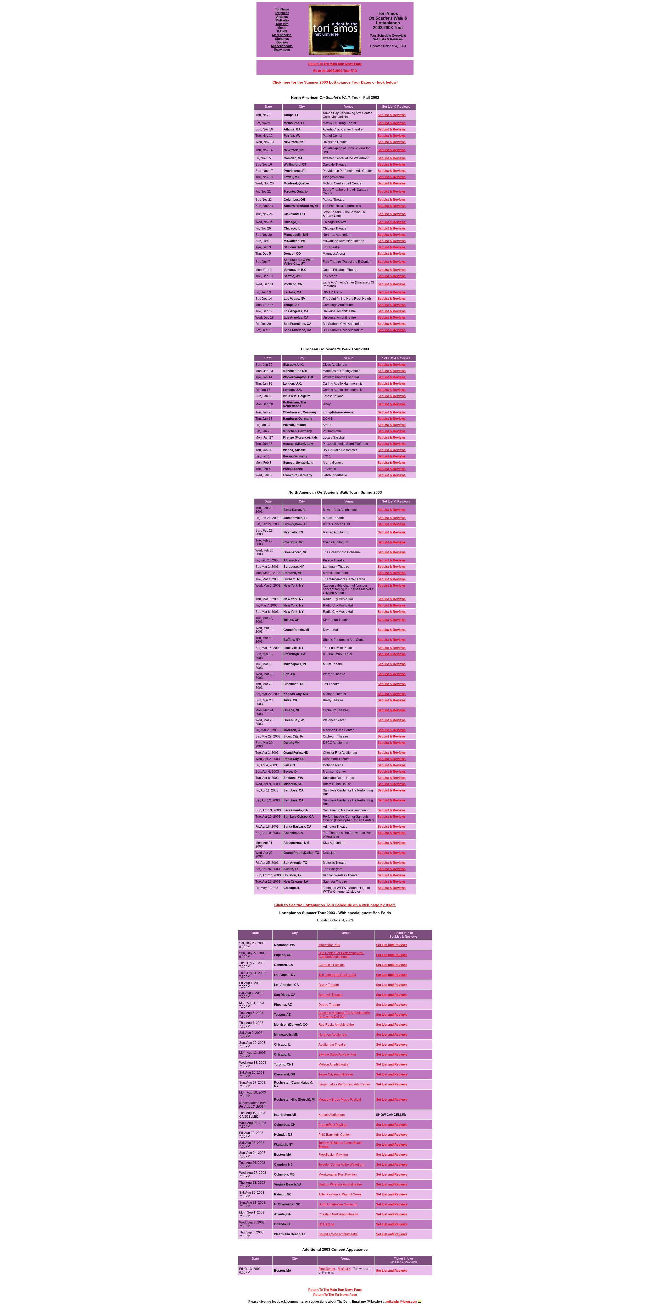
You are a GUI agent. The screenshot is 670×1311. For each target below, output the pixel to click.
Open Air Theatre (331, 995)
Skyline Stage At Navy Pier (337, 1054)
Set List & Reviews (392, 158)
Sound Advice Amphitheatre (338, 1234)
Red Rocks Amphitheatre (336, 1024)
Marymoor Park (329, 945)
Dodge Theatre (329, 1005)
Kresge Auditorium (332, 1115)
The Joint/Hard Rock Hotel (337, 975)
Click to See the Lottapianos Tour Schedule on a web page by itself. (335, 905)
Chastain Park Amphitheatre (338, 1214)
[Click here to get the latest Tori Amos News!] (335, 55)
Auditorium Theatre (332, 1044)
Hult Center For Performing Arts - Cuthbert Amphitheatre (342, 955)
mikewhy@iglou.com (401, 1301)
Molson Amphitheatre (334, 1064)
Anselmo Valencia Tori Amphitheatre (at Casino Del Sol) (344, 1014)
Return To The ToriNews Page (335, 1295)
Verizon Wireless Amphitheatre (340, 1184)
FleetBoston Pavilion (333, 1154)
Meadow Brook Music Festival (340, 1099)
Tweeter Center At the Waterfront (341, 1164)
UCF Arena (326, 1224)
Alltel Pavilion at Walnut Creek (340, 1194)
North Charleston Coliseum (338, 1204)
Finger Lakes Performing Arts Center (344, 1084)
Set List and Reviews (391, 945)
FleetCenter (327, 1269)
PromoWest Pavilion (333, 1125)
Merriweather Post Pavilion (338, 1174)
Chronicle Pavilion (332, 965)
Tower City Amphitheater (336, 1074)
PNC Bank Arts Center (334, 1135)
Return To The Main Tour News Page (335, 1290)
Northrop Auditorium (333, 1034)
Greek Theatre (329, 985)
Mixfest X (344, 1269)
